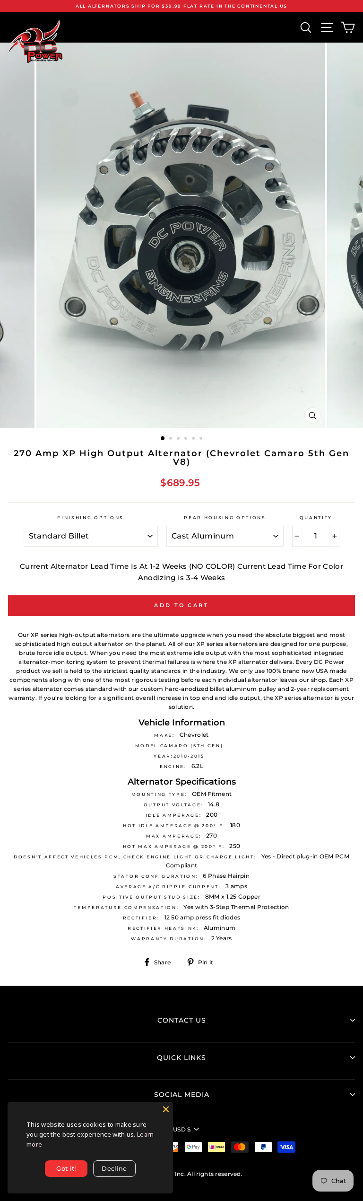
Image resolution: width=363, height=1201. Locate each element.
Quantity (316, 517)
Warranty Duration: (168, 938)
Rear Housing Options (225, 517)
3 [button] (179, 439)
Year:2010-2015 (179, 756)
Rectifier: (141, 917)
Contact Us (181, 1020)
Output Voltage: (173, 804)
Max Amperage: (173, 836)
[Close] (166, 1109)
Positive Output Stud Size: (151, 897)
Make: (164, 735)
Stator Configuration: (155, 876)
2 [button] (171, 439)
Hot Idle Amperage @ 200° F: (174, 825)
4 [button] (186, 439)
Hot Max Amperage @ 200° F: (174, 846)
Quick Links (181, 1057)
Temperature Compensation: (126, 907)
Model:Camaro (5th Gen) (179, 745)
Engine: (173, 766)
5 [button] (194, 439)
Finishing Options (90, 517)
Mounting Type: (159, 794)
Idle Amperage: (174, 815)
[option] (181, 6)
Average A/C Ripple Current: (168, 886)
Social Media (181, 1094)
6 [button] (201, 439)
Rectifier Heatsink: (163, 928)
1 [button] (163, 438)
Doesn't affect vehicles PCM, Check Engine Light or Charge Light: (135, 856)
